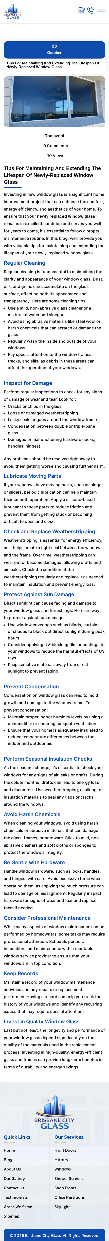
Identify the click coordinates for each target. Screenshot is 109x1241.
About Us (12, 1169)
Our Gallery (14, 1178)
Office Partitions (70, 1197)
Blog (8, 1159)
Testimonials (16, 1197)
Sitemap (11, 1216)
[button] (101, 9)
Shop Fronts (65, 1188)
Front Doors (65, 1150)
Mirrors (61, 1159)
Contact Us (14, 1188)
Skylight (62, 1207)
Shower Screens (69, 1178)
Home (9, 1150)
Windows (63, 1169)
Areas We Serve (18, 1207)
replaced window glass (72, 216)
